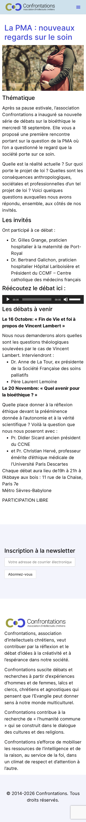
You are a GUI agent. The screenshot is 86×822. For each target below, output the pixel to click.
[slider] (75, 299)
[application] (43, 299)
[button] (78, 7)
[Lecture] (8, 299)
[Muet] (66, 299)
